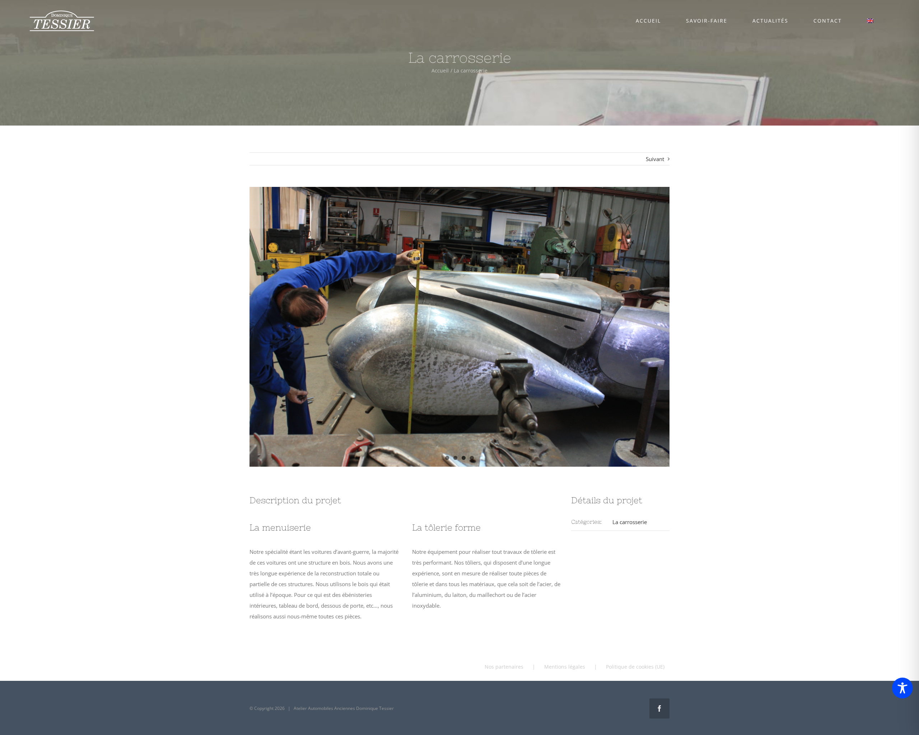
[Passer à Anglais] (870, 21)
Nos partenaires (504, 666)
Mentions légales (564, 666)
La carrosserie (629, 522)
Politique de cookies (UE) (635, 666)
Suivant (655, 158)
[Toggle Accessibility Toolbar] (902, 688)
